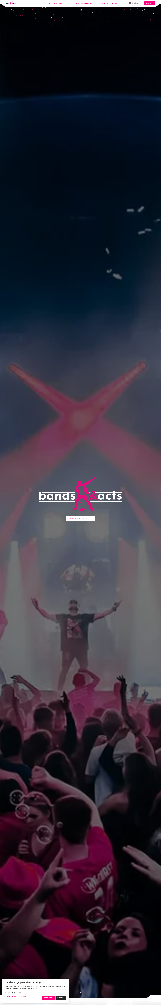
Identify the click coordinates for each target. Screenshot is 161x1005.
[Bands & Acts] (11, 3)
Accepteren (48, 998)
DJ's (95, 3)
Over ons (114, 3)
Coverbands (86, 3)
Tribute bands (73, 3)
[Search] (92, 518)
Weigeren (60, 998)
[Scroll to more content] (80, 992)
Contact (149, 3)
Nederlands (135, 3)
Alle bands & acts (56, 3)
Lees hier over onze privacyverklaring (15, 996)
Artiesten (103, 3)
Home (44, 3)
